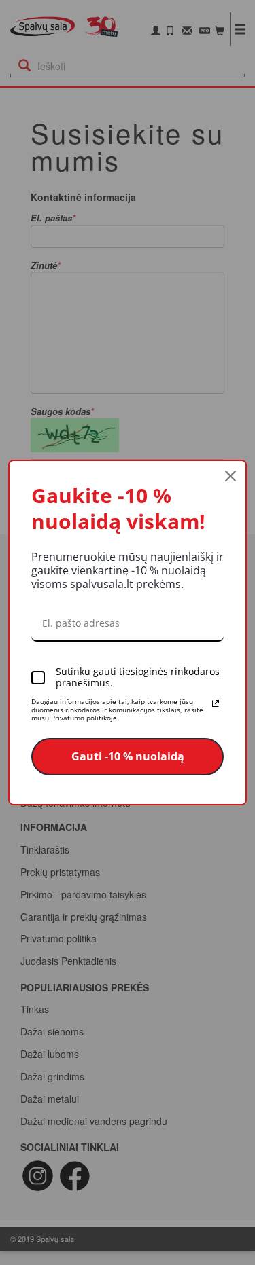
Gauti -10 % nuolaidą (127, 756)
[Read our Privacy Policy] (215, 703)
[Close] (230, 476)
